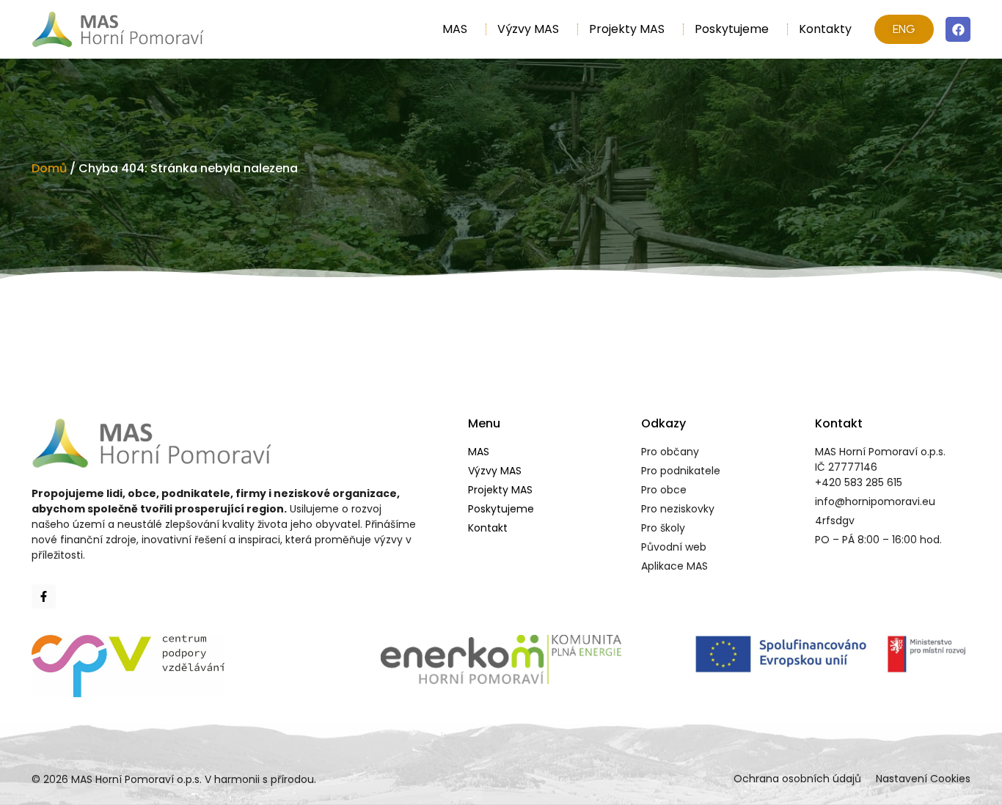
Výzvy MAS (528, 29)
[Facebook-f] (44, 596)
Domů (49, 168)
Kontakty (825, 29)
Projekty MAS (627, 29)
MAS (454, 29)
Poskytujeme (732, 29)
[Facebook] (958, 29)
